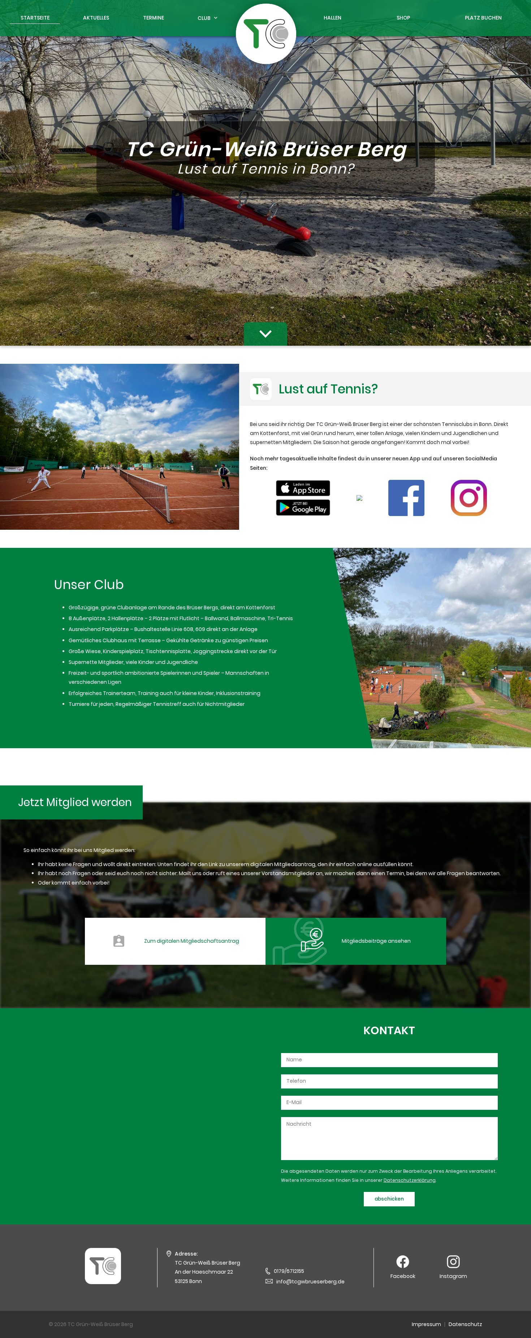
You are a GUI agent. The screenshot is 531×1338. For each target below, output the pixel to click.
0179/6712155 (289, 1271)
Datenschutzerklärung (410, 1180)
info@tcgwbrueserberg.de (310, 1281)
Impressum (426, 1324)
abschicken (389, 1199)
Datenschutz (465, 1324)
